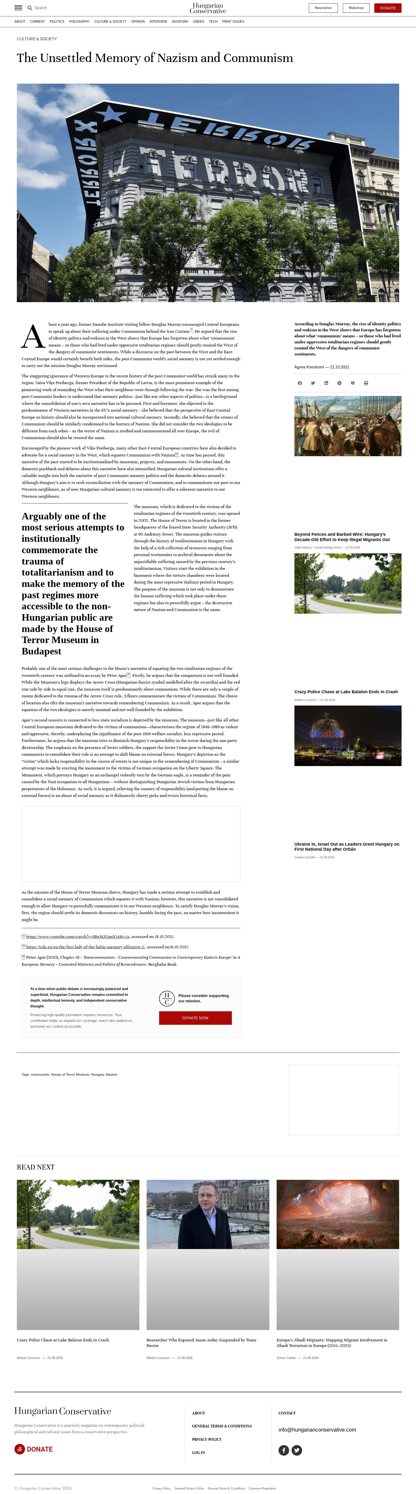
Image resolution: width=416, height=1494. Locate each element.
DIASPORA (180, 21)
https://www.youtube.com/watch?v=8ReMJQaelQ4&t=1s (78, 936)
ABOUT (19, 21)
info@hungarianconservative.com (317, 1430)
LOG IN (198, 1452)
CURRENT (37, 21)
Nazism (111, 1074)
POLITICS (57, 21)
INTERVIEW (158, 21)
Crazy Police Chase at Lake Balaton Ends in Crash (346, 691)
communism (40, 1074)
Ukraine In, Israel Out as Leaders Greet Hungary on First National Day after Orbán (346, 847)
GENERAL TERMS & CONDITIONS (222, 1426)
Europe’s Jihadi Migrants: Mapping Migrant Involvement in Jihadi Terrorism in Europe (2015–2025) (332, 1342)
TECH (213, 21)
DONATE (40, 1449)
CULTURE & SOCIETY (110, 21)
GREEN (198, 21)
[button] (299, 383)
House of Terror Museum (70, 1074)
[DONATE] (19, 1449)
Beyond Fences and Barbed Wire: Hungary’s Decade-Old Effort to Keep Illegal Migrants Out (342, 537)
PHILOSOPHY (79, 21)
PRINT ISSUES (233, 21)
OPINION (138, 21)
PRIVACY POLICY (207, 1439)
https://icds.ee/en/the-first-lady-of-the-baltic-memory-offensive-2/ (85, 947)
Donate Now (195, 1018)
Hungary (97, 1074)
